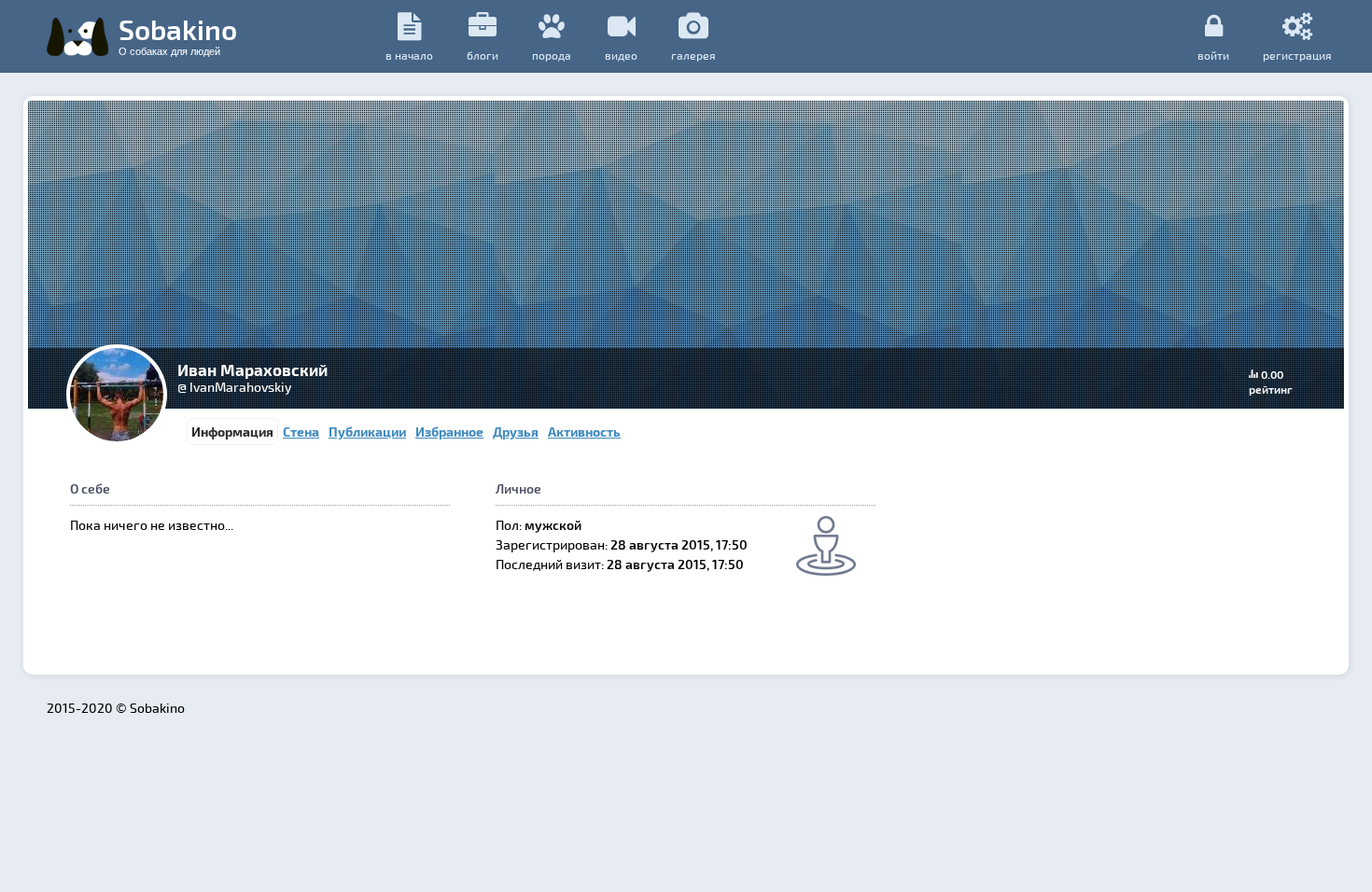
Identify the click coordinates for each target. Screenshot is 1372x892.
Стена (301, 431)
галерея (693, 55)
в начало (409, 55)
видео (621, 55)
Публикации (367, 431)
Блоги (482, 55)
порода (551, 55)
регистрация (1297, 55)
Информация (232, 431)
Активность (584, 431)
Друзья (516, 431)
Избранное (449, 431)
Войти (1213, 55)
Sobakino (178, 34)
